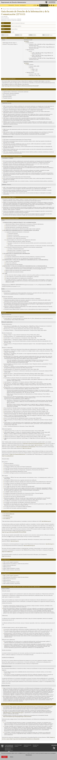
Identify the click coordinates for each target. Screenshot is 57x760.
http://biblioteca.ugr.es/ (46, 521)
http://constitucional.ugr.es (17, 712)
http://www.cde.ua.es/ (27, 448)
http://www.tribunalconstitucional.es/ (17, 454)
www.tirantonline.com (7, 517)
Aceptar (4, 756)
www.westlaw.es (6, 518)
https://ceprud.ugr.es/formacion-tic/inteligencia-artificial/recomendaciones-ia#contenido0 (20, 85)
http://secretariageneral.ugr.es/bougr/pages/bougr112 (14, 716)
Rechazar (11, 756)
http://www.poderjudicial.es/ (7, 455)
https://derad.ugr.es (7, 712)
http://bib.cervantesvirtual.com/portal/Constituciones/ (34, 443)
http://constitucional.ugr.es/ (29, 545)
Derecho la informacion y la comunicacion (27, 8)
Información (11, 5)
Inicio (1, 8)
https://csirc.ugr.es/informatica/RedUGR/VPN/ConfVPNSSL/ (14, 532)
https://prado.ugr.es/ (15, 541)
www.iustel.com (6, 515)
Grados (8, 8)
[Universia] (54, 745)
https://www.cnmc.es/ (6, 556)
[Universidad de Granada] (50, 2)
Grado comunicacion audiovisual (15, 8)
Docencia (17, 5)
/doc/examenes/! (28, 716)
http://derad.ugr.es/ (49, 543)
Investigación (23, 5)
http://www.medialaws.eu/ (7, 551)
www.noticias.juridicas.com (8, 513)
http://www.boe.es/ (38, 445)
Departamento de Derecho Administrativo (13, 2)
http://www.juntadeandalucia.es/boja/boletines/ (26, 446)
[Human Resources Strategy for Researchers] (54, 748)
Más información (29, 754)
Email (27, 41)
